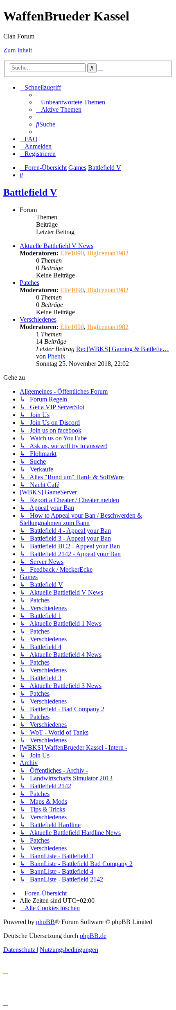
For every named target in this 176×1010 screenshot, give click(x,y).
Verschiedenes (38, 319)
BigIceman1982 (108, 253)
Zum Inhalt (17, 50)
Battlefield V (30, 192)
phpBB (45, 921)
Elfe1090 (72, 253)
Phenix (56, 356)
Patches (29, 282)
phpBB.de (93, 935)
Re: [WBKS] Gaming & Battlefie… (122, 348)
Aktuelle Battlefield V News (56, 245)
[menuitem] (70, 102)
